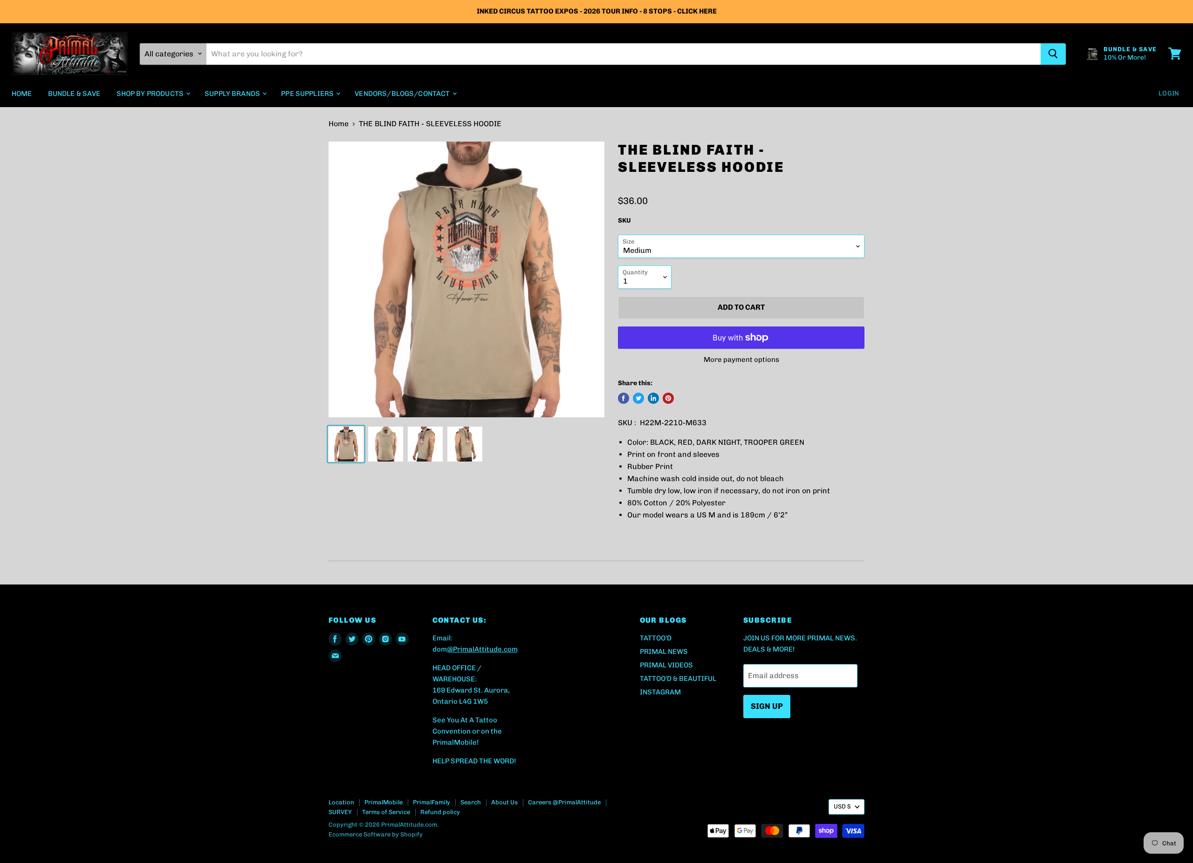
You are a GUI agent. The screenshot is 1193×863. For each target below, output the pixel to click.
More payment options (741, 360)
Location (341, 802)
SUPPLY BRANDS (233, 93)
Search (470, 802)
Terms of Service (386, 812)
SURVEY (340, 812)
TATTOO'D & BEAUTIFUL (678, 678)
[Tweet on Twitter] (638, 398)
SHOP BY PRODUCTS (151, 93)
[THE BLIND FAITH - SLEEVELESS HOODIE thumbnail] (346, 444)
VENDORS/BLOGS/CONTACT (403, 93)
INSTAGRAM (660, 692)
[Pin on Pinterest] (668, 398)
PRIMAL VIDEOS (666, 665)
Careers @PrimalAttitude (564, 802)
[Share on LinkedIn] (653, 398)
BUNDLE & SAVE (74, 93)
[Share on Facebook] (623, 398)
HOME (22, 93)
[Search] (1053, 53)
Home (339, 124)
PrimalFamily (431, 802)
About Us (504, 802)
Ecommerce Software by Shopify (376, 834)
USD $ (842, 806)
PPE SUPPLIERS (308, 93)
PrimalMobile (383, 802)
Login (1169, 93)
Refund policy (440, 812)
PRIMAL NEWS (664, 651)
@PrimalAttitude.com (482, 649)
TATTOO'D (656, 638)
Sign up (767, 706)
